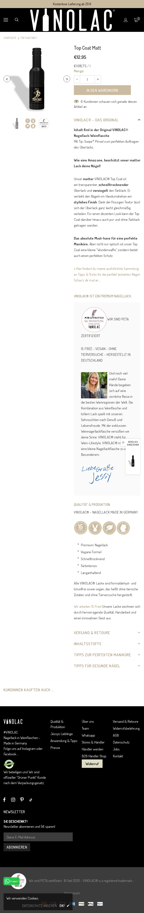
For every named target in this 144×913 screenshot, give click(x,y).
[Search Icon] (17, 20)
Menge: (79, 71)
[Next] (66, 78)
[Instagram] (13, 799)
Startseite (10, 38)
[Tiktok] (30, 799)
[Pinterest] (22, 799)
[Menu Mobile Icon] (6, 20)
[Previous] (7, 78)
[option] (37, 79)
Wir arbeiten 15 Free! (87, 606)
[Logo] (72, 19)
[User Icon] (126, 20)
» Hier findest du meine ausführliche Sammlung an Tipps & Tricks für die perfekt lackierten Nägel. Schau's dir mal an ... (107, 274)
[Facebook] (4, 799)
